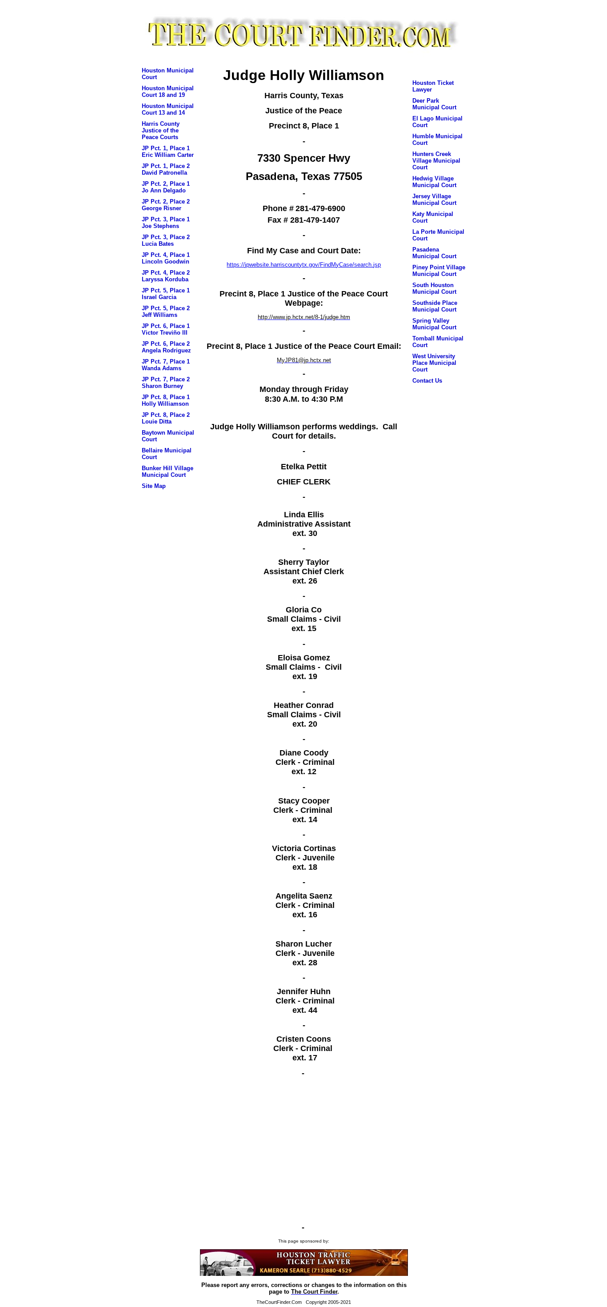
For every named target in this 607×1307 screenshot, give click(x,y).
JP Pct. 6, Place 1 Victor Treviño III (166, 329)
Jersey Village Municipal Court (434, 199)
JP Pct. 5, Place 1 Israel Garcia (166, 293)
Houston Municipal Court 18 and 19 (168, 91)
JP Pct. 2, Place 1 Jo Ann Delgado (166, 187)
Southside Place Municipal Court (434, 306)
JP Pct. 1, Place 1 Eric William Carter (168, 151)
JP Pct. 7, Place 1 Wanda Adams (166, 365)
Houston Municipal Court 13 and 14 (168, 109)
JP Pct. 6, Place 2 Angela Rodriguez (166, 347)
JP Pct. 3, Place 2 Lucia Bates (166, 240)
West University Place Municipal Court (434, 363)
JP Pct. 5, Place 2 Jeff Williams (166, 311)
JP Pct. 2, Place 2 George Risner (166, 205)
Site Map (154, 486)
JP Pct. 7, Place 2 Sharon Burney (166, 382)
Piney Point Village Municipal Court (438, 270)
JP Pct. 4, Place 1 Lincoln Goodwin (166, 258)
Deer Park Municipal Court (434, 104)
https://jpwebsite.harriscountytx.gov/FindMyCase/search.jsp (304, 264)
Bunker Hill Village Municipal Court (167, 471)
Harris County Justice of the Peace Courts (161, 130)
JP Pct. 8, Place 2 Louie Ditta (166, 418)
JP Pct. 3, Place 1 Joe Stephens (166, 222)
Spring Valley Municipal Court (434, 324)
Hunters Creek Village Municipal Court (436, 161)
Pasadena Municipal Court (434, 253)
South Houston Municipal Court (434, 288)
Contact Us (427, 380)
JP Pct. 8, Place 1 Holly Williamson (166, 400)
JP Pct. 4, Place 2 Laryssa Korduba (166, 276)
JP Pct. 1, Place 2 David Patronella (166, 169)
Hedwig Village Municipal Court (434, 181)
